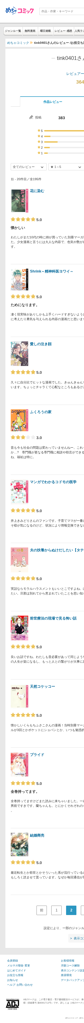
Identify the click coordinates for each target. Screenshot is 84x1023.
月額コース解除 (70, 965)
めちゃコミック (18, 42)
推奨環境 (66, 975)
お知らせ (12, 980)
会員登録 (12, 960)
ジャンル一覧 (13, 30)
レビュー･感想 (63, 30)
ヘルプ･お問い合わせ (20, 984)
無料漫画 (30, 30)
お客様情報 (67, 960)
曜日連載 (45, 30)
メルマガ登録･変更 (18, 965)
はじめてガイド (16, 970)
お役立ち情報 (15, 975)
